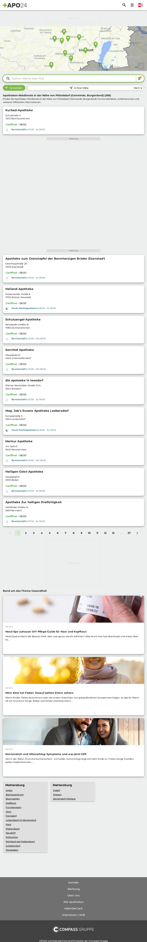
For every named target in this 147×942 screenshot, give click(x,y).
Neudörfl (11, 833)
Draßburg (11, 803)
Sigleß (56, 790)
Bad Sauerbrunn (15, 794)
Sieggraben (12, 850)
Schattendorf (13, 845)
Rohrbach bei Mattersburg (20, 841)
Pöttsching (12, 837)
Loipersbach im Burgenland (21, 820)
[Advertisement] (73, 18)
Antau (9, 790)
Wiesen (57, 794)
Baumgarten (13, 798)
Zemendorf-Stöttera (64, 798)
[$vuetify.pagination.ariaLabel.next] (137, 533)
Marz (8, 824)
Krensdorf (11, 815)
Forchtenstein (13, 807)
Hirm (8, 811)
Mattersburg (13, 828)
